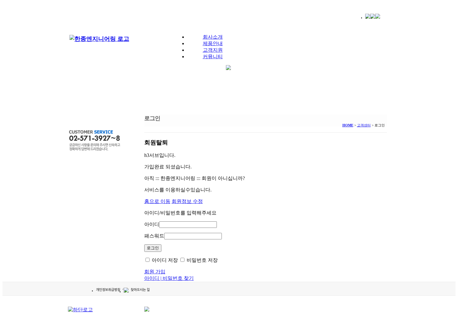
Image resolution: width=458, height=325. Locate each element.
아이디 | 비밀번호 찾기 (169, 278)
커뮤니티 (213, 56)
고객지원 (213, 50)
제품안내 (213, 43)
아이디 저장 (164, 260)
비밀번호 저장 (201, 260)
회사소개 (213, 37)
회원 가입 (154, 271)
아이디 (151, 224)
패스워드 (154, 235)
